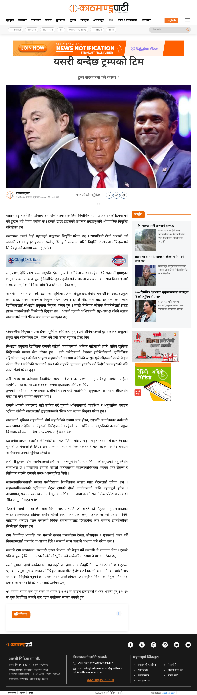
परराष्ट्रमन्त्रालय (144, 680)
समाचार (22, 20)
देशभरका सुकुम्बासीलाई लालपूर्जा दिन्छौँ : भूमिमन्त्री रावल (162, 295)
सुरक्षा (73, 20)
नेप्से (61, 30)
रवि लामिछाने (97, 30)
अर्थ (111, 20)
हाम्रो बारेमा (12, 692)
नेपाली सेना (173, 665)
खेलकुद (84, 20)
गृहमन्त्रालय (143, 670)
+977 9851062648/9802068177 (95, 663)
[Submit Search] (188, 30)
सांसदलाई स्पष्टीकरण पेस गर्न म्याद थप (159, 259)
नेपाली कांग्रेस (48, 30)
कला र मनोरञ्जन (127, 20)
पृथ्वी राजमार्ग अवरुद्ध (154, 225)
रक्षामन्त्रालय (143, 675)
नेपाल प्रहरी (173, 675)
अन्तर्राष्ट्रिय (98, 20)
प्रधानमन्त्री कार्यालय (147, 665)
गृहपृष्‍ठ (10, 20)
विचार (48, 20)
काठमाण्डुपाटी (23, 193)
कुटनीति (60, 20)
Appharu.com (169, 692)
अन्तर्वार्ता (146, 20)
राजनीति (36, 20)
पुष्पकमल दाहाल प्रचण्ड (77, 30)
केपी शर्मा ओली (15, 30)
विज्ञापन (22, 692)
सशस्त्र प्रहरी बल (175, 670)
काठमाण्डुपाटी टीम (100, 680)
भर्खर (138, 214)
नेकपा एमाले (32, 30)
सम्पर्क (31, 692)
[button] (188, 20)
